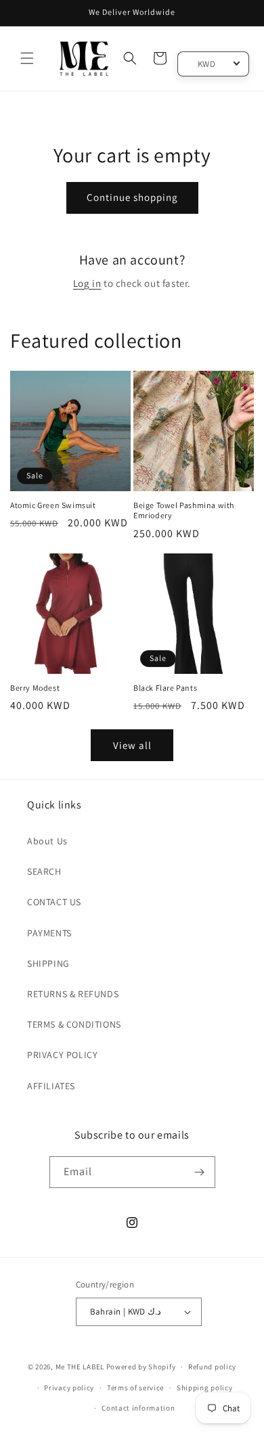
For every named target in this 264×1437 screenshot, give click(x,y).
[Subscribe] (200, 1172)
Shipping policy (205, 1387)
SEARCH (44, 871)
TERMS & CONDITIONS (74, 1024)
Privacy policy (69, 1387)
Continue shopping (132, 197)
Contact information (138, 1408)
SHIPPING (48, 963)
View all (132, 745)
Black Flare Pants (165, 688)
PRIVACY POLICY (62, 1055)
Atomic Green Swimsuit (53, 505)
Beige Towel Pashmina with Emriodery (183, 510)
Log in (87, 283)
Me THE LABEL (80, 1366)
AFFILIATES (51, 1086)
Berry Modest (35, 688)
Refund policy (212, 1366)
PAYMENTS (49, 933)
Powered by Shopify (141, 1366)
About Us (47, 841)
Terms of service (135, 1387)
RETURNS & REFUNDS (72, 994)
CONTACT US (54, 902)
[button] (27, 58)
